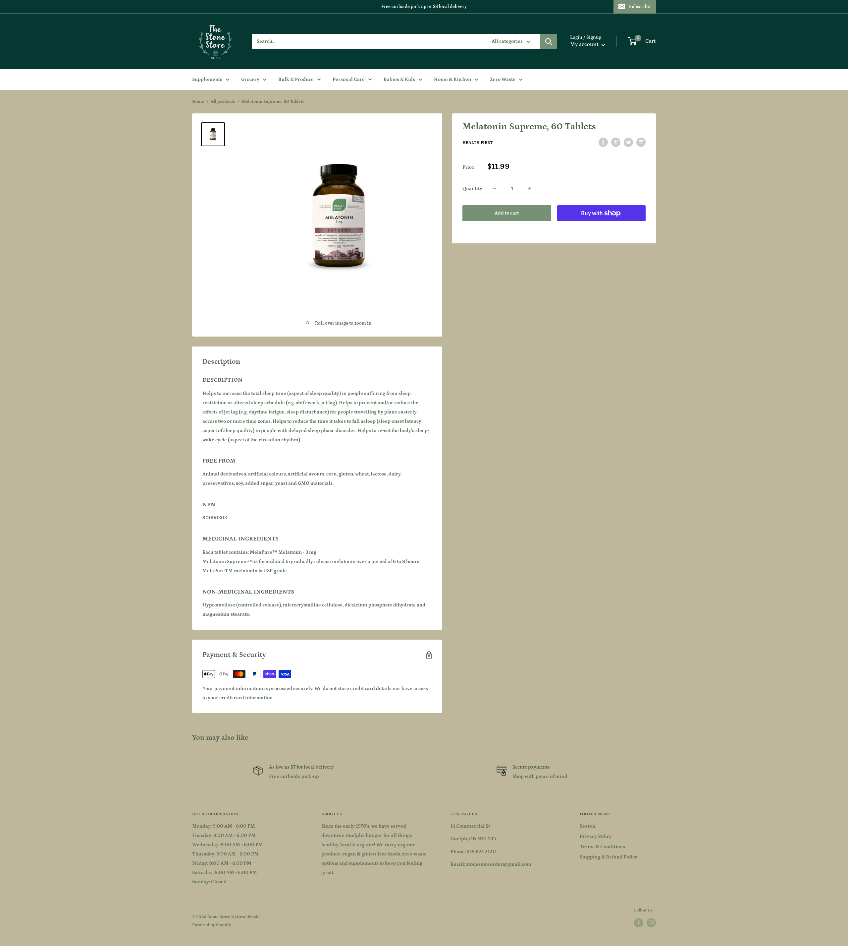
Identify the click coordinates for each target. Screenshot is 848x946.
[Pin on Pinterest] (615, 142)
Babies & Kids (399, 79)
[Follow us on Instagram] (651, 922)
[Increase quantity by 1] (530, 189)
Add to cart (507, 213)
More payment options (601, 228)
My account (585, 44)
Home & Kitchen (452, 79)
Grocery (250, 79)
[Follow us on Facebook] (638, 922)
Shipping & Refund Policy (608, 857)
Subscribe (639, 6)
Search (587, 826)
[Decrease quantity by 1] (495, 189)
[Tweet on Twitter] (628, 142)
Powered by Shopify (211, 924)
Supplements (207, 79)
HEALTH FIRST (477, 142)
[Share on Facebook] (603, 142)
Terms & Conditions (602, 847)
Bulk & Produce (296, 79)
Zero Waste (502, 79)
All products (223, 101)
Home (198, 101)
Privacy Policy (596, 836)
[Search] (548, 41)
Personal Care (349, 79)
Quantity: (472, 188)
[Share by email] (641, 142)
